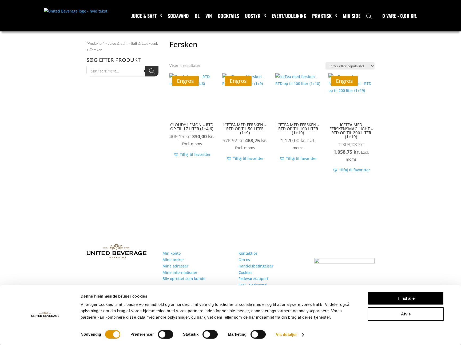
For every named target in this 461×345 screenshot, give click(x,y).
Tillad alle (406, 298)
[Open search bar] (369, 16)
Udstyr (253, 15)
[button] (192, 154)
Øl (197, 15)
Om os (244, 259)
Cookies (245, 272)
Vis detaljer (286, 334)
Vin (208, 15)
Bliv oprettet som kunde (183, 278)
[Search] (151, 71)
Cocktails (228, 15)
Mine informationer (179, 272)
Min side (351, 15)
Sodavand (178, 15)
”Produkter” (95, 44)
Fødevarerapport (253, 278)
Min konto (171, 253)
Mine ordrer (173, 259)
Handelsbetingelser (256, 266)
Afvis (406, 314)
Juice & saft (144, 15)
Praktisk (322, 15)
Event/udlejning (289, 15)
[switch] (165, 334)
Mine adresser (175, 266)
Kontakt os (248, 253)
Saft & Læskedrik (144, 44)
